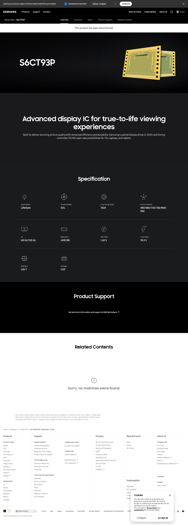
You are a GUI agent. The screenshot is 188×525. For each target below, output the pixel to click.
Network (6, 494)
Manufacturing (101, 457)
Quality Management (41, 445)
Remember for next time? (78, 4)
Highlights (130, 486)
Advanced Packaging (103, 448)
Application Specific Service (106, 460)
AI (4, 484)
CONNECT (99, 469)
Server (5, 487)
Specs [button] (90, 19)
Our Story (160, 445)
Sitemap (130, 511)
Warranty (37, 490)
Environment (131, 489)
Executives (161, 451)
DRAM (5, 445)
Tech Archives (101, 463)
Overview (37, 478)
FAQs (36, 487)
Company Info (162, 442)
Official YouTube (183, 511)
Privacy (44, 511)
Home (5, 429)
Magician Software (41, 493)
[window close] (170, 495)
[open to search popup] (171, 12)
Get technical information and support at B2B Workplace (93, 312)
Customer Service (40, 448)
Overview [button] (64, 19)
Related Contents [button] (125, 19)
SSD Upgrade (39, 496)
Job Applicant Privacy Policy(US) (114, 511)
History (159, 454)
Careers (160, 482)
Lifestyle (6, 500)
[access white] (9, 511)
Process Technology (103, 445)
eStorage (6, 451)
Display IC (13, 429)
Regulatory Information (42, 451)
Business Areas (162, 448)
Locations (160, 476)
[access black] (4, 511)
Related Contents (94, 347)
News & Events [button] (135, 11)
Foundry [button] (46, 11)
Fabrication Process (41, 466)
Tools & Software (40, 481)
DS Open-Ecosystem (72, 446)
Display (6, 476)
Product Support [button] (105, 19)
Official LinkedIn (178, 511)
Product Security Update (43, 454)
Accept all (163, 518)
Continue (126, 3)
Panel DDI (9, 19)
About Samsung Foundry (105, 442)
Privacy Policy (152, 508)
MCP (5, 457)
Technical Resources (41, 463)
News (128, 442)
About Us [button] (163, 11)
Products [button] (25, 11)
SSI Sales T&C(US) (94, 511)
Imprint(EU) (81, 511)
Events (128, 445)
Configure (141, 518)
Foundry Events (101, 454)
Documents (38, 484)
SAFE (98, 451)
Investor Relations (163, 457)
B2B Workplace (70, 460)
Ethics (159, 460)
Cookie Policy (139, 510)
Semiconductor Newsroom (167, 463)
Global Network (70, 454)
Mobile (5, 497)
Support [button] (36, 11)
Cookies (59, 511)
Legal (51, 511)
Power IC (6, 472)
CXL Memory (8, 454)
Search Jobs (161, 485)
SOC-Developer (70, 463)
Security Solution (9, 469)
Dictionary (38, 469)
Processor (7, 460)
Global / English (99, 3)
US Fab (98, 466)
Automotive (7, 491)
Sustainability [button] (150, 11)
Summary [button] (78, 19)
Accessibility (70, 511)
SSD (4, 448)
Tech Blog (130, 448)
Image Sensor (8, 463)
